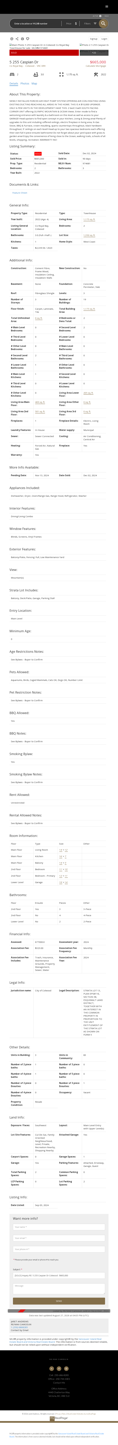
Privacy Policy (61, 1414)
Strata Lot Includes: (23, 590)
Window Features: (22, 529)
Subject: (17, 1269)
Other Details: (19, 1047)
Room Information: (23, 836)
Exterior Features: (22, 549)
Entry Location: (20, 610)
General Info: (19, 205)
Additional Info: (21, 260)
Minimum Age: (20, 631)
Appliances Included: (24, 488)
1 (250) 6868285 (19, 1327)
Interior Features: (22, 508)
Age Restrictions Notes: (26, 651)
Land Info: (16, 1117)
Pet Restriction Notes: (25, 692)
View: (13, 570)
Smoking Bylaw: (21, 754)
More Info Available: (24, 467)
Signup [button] (93, 38)
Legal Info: (17, 982)
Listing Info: (18, 1197)
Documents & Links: (24, 184)
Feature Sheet (19, 192)
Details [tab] (13, 83)
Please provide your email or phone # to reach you (36, 1259)
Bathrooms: (18, 895)
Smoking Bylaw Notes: (25, 774)
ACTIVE (95, 16)
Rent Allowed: (19, 795)
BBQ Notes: (17, 733)
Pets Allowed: (19, 672)
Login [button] (104, 38)
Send (59, 1301)
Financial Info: (19, 934)
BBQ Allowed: (19, 713)
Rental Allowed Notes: (25, 815)
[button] (51, 1368)
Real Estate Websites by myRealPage (81, 1414)
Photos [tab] (24, 83)
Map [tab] (34, 83)
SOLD (106, 16)
